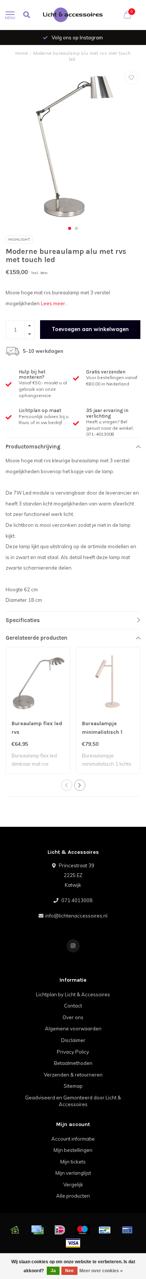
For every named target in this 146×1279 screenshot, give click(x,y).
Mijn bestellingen (73, 1150)
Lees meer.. (54, 303)
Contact (73, 1006)
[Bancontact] (104, 1230)
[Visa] (73, 1243)
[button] (69, 228)
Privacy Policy (73, 1052)
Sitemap (73, 1086)
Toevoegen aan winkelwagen (90, 329)
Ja (53, 1270)
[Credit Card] (37, 1230)
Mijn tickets (73, 1162)
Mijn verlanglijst (73, 1173)
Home (21, 53)
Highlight (19, 239)
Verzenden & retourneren (73, 1075)
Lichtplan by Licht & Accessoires (73, 994)
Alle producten (73, 1196)
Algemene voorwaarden (73, 1029)
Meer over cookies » (101, 1270)
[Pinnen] (127, 1230)
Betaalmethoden (73, 1063)
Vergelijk (73, 1185)
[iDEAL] (60, 1230)
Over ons (73, 1017)
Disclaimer (73, 1040)
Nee (69, 1270)
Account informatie (73, 1139)
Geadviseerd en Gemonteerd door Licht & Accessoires (73, 1101)
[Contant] (15, 1230)
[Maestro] (82, 1230)
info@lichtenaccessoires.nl (76, 916)
